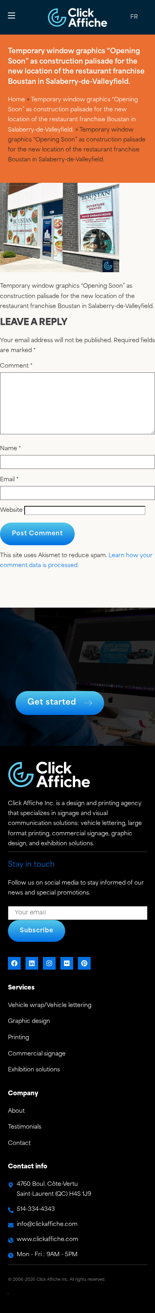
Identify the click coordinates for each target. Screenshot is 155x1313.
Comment (16, 366)
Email (9, 480)
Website (11, 510)
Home (16, 100)
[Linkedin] (31, 963)
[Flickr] (66, 963)
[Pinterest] (84, 963)
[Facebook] (14, 963)
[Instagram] (49, 963)
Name (10, 449)
